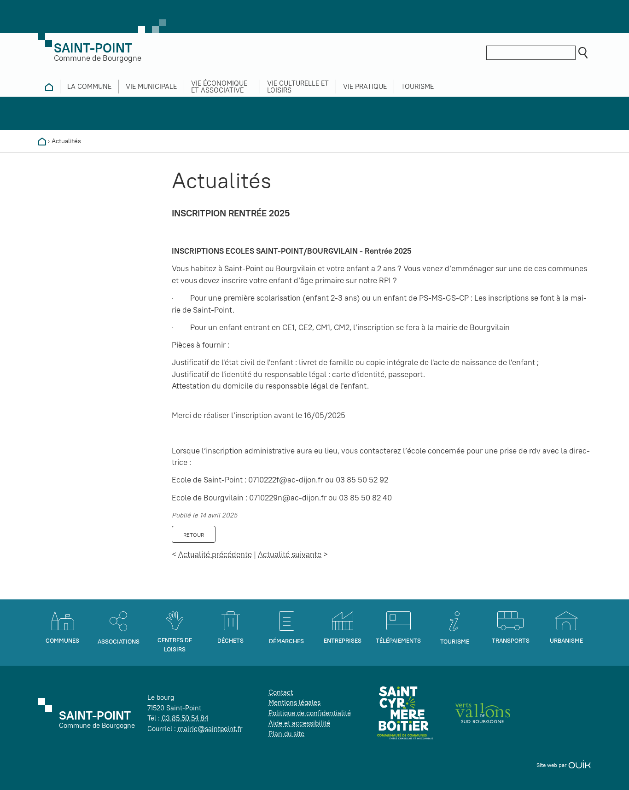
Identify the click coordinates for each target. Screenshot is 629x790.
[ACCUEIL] (49, 86)
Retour (193, 534)
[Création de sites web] (579, 764)
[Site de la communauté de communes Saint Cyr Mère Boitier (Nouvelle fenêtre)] (405, 712)
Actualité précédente (215, 554)
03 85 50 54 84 (185, 718)
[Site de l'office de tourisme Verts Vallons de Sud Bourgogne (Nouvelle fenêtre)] (483, 712)
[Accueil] (42, 141)
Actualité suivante (289, 554)
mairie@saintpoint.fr (210, 728)
